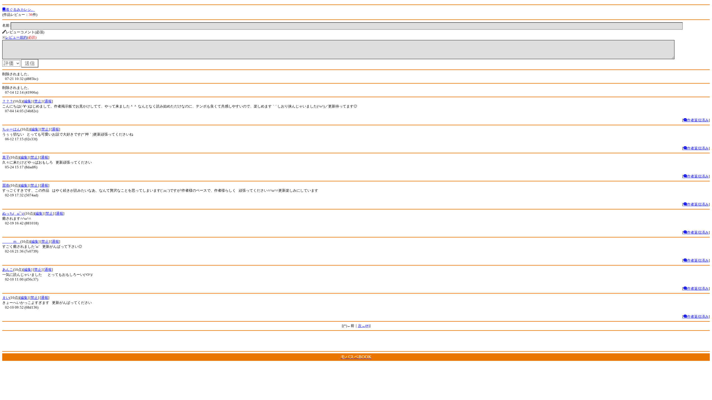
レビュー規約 (16, 37)
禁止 (37, 101)
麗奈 (5, 185)
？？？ (7, 101)
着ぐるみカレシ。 (20, 10)
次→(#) (363, 326)
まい (5, 298)
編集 (27, 101)
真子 (5, 157)
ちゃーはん (11, 129)
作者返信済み (698, 120)
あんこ (7, 270)
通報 (48, 101)
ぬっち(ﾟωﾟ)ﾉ (13, 213)
